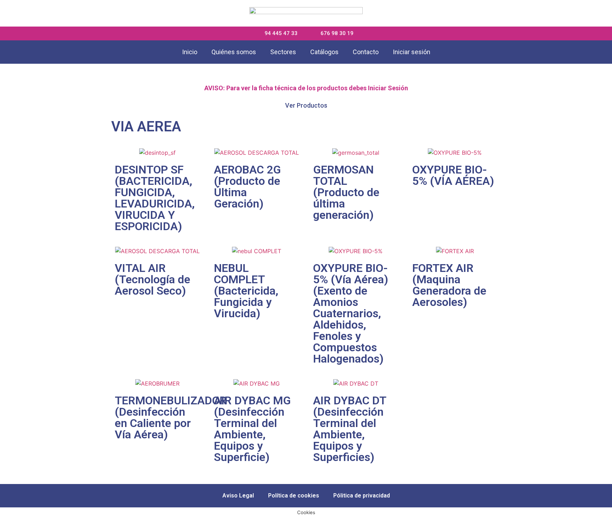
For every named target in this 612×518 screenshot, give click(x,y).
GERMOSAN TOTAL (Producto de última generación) (346, 192)
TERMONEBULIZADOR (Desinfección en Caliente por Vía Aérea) (171, 417)
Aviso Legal (238, 495)
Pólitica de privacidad (361, 495)
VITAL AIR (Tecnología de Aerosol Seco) (152, 279)
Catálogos (324, 52)
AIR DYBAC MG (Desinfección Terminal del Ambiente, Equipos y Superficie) (252, 429)
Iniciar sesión (411, 52)
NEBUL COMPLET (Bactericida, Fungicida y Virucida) (246, 290)
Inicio (189, 52)
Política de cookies (293, 495)
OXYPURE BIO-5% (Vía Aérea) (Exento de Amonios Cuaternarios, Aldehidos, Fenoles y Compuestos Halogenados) (350, 313)
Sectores (283, 52)
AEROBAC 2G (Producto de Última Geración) (247, 186)
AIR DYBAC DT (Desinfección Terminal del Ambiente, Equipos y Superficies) (349, 429)
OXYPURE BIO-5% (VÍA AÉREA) (453, 175)
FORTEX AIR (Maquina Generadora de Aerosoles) (449, 285)
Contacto (366, 52)
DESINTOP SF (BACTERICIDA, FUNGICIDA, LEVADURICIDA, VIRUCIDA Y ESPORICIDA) (155, 198)
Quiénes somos (233, 52)
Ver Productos (306, 105)
